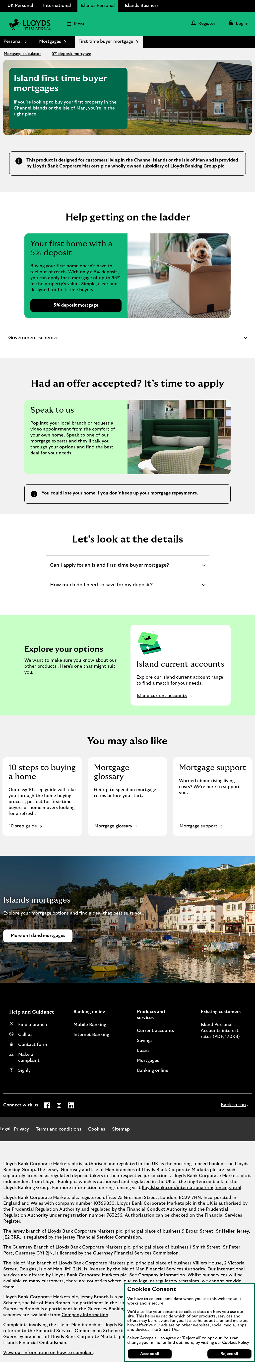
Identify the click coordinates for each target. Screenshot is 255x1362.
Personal (12, 41)
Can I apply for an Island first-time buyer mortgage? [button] (109, 569)
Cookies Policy (235, 1343)
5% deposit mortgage (71, 54)
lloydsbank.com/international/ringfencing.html (191, 1188)
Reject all (229, 1354)
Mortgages (50, 41)
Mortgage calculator (22, 54)
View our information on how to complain (48, 1353)
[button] (238, 24)
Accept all (149, 1354)
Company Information (161, 1275)
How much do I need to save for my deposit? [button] (101, 588)
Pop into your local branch (58, 423)
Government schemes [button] (33, 341)
